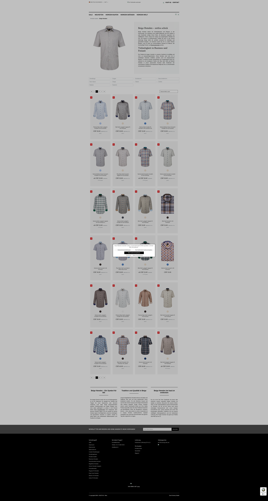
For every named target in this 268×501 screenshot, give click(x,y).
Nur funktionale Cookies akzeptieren (144, 250)
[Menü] (266, 488)
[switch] (263, 494)
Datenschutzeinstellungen (124, 250)
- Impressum (128, 255)
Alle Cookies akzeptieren (134, 252)
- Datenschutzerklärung (137, 255)
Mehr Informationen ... (134, 247)
